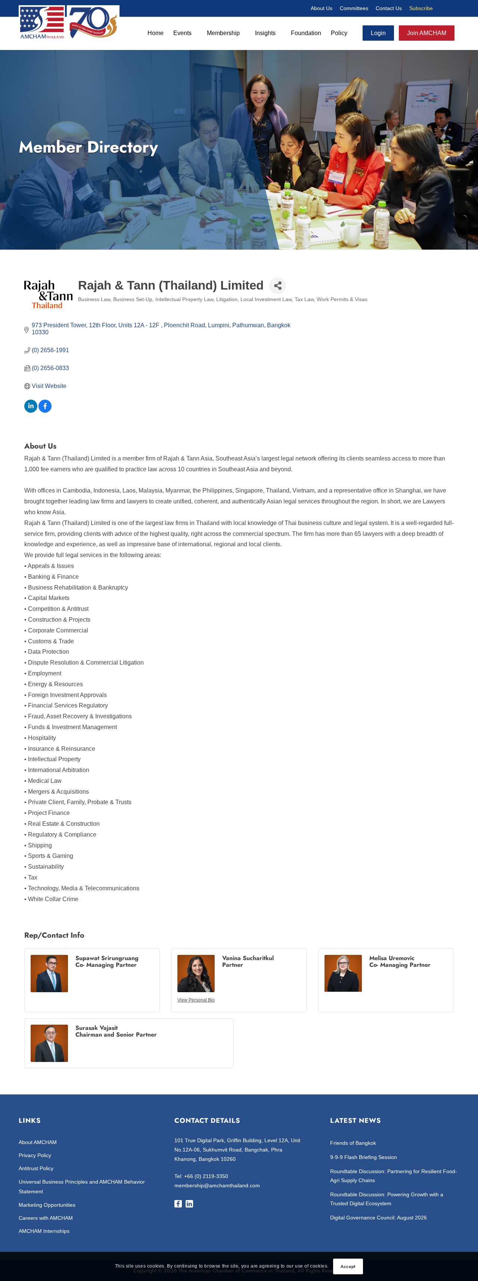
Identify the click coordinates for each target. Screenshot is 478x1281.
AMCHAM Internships (44, 1231)
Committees (354, 8)
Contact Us (389, 8)
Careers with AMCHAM (46, 1218)
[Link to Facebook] (442, 8)
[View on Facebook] (45, 410)
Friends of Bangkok (353, 1143)
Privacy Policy (35, 1155)
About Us (321, 8)
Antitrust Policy (36, 1168)
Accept (348, 1266)
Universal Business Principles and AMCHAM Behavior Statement (82, 1186)
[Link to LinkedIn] (453, 8)
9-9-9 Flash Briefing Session (363, 1157)
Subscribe (421, 8)
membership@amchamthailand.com (217, 1185)
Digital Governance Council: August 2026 (378, 1218)
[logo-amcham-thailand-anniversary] (69, 22)
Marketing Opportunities (47, 1205)
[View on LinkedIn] (30, 410)
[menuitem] (321, 8)
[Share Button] (277, 285)
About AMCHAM (38, 1142)
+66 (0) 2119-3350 (206, 1176)
